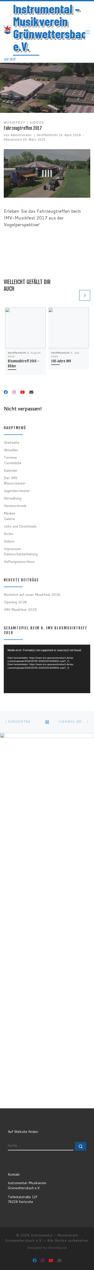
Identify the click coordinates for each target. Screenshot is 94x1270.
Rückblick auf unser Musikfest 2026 (32, 594)
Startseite (11, 442)
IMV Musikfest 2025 (20, 609)
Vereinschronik (15, 505)
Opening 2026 (15, 602)
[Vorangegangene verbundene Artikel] (72, 295)
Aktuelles (11, 449)
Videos (9, 541)
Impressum (12, 548)
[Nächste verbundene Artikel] (84, 295)
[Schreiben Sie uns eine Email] (31, 392)
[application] (47, 669)
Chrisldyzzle (57, 1248)
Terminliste (12, 462)
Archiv (8, 533)
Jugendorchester (17, 490)
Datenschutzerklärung (21, 554)
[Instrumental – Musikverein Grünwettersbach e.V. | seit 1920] (7, 29)
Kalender (11, 470)
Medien (9, 513)
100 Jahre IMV (61, 361)
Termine (10, 457)
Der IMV (10, 477)
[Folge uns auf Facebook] (6, 392)
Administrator (21, 135)
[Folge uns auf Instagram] (14, 392)
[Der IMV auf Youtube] (22, 392)
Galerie (9, 518)
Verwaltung (12, 498)
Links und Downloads (20, 526)
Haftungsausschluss (19, 561)
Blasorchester (15, 483)
